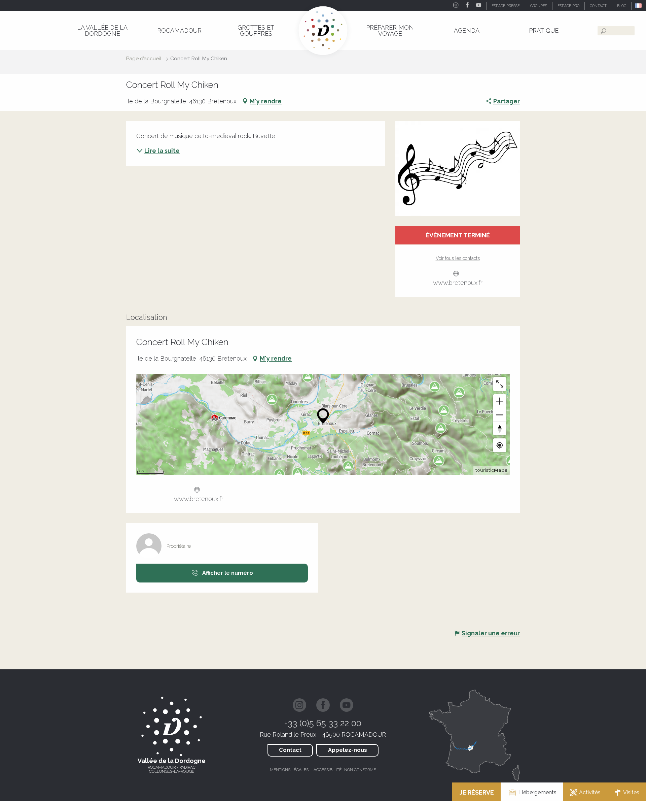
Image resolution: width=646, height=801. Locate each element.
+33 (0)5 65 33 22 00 (322, 723)
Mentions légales (289, 770)
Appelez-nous (347, 750)
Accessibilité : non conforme (345, 770)
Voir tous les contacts (458, 258)
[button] (639, 5)
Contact (290, 750)
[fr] (639, 5)
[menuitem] (102, 30)
